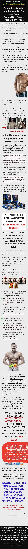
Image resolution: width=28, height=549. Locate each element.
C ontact (21, 546)
